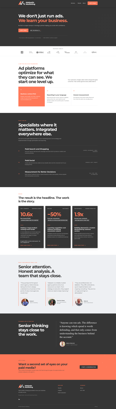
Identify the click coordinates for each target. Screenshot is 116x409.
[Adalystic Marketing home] (26, 3)
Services (73, 3)
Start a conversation (88, 367)
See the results (35, 30)
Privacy (96, 406)
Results (79, 3)
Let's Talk (92, 3)
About (84, 3)
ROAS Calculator (62, 392)
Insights (60, 390)
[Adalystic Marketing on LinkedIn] (19, 399)
